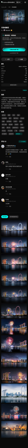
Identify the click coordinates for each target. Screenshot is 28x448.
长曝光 (22, 127)
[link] (8, 2)
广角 (16, 130)
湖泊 (20, 121)
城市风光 (16, 118)
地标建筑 (4, 118)
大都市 (15, 121)
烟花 (3, 127)
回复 (10, 156)
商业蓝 (3, 130)
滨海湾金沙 (15, 127)
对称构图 (21, 130)
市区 (14, 115)
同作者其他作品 (14, 216)
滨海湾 (16, 124)
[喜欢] (25, 228)
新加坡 (10, 124)
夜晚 (3, 121)
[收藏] (25, 231)
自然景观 (9, 121)
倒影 (9, 115)
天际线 (22, 118)
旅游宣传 (11, 134)
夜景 (22, 124)
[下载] (25, 224)
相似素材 (4, 216)
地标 (18, 115)
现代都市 (4, 134)
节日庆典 (10, 130)
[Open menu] (25, 2)
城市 (10, 118)
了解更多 (24, 90)
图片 (10, 7)
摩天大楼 (4, 124)
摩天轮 (8, 127)
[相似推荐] (25, 234)
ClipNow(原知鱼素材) (4, 7)
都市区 (3, 115)
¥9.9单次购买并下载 (14, 53)
